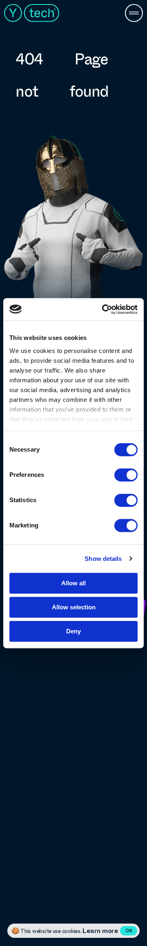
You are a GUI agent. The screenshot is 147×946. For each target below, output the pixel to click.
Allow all (73, 583)
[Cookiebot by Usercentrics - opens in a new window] (104, 309)
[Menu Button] (134, 14)
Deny (73, 631)
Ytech (31, 13)
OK (128, 930)
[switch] (126, 474)
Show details (103, 558)
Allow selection (74, 607)
